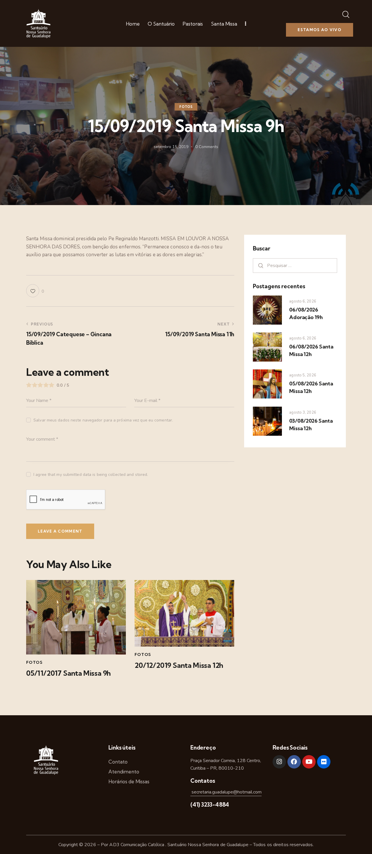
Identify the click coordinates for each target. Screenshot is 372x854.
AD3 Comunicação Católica (137, 844)
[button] (35, 290)
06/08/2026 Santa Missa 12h (311, 350)
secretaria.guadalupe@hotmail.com (226, 792)
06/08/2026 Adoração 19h (306, 313)
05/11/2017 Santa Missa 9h (68, 673)
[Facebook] (294, 761)
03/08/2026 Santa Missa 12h (310, 424)
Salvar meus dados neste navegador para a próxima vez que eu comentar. (103, 420)
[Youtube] (309, 761)
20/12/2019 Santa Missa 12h (179, 665)
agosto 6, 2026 (302, 301)
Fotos (186, 107)
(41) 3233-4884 (209, 804)
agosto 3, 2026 (302, 412)
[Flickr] (323, 761)
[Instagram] (279, 761)
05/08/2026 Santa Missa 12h (311, 387)
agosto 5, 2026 (302, 375)
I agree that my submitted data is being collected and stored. (90, 474)
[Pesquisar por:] (295, 265)
